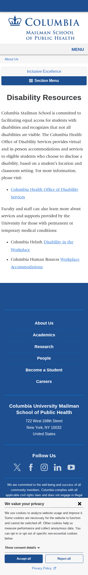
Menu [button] (78, 49)
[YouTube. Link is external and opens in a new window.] (71, 467)
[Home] (44, 28)
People (44, 358)
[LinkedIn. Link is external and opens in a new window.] (57, 467)
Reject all (64, 558)
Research (44, 346)
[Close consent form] (79, 503)
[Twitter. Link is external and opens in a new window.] (17, 467)
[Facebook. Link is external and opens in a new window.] (31, 467)
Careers (44, 381)
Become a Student (44, 370)
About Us (11, 59)
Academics (44, 335)
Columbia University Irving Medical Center (44, 5)
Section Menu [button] (46, 81)
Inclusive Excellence (44, 71)
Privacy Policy (42, 568)
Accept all (24, 558)
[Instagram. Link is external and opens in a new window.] (44, 467)
